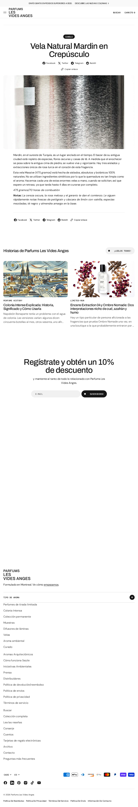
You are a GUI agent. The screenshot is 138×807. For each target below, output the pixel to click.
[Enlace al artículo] (35, 279)
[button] (5, 12)
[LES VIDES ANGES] (20, 12)
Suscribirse (97, 394)
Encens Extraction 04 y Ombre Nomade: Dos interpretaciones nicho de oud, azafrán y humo (102, 308)
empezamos (51, 584)
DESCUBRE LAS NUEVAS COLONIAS (91, 3)
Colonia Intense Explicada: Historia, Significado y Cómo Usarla (28, 307)
